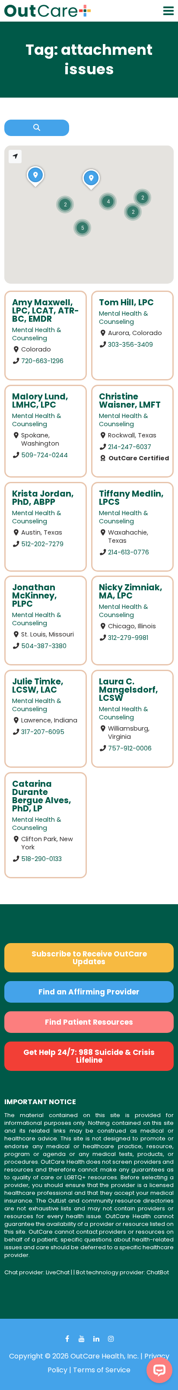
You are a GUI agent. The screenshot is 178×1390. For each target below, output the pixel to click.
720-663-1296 (42, 361)
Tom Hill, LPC (126, 302)
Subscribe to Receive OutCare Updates (89, 958)
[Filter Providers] (36, 128)
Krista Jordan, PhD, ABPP (43, 498)
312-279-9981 (128, 637)
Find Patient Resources (89, 1022)
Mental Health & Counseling (36, 334)
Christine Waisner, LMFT (130, 401)
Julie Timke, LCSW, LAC (38, 686)
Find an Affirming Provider (89, 992)
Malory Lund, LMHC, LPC (40, 401)
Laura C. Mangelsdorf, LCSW (128, 690)
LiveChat (58, 1272)
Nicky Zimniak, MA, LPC (130, 592)
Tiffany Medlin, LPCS (131, 498)
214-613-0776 (128, 552)
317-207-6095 (42, 732)
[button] (65, 204)
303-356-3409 (130, 344)
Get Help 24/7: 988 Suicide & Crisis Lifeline (89, 1056)
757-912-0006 (130, 748)
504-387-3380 (44, 646)
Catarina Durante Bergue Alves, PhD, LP (41, 796)
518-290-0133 (41, 859)
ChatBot (157, 1272)
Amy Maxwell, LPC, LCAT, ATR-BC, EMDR (45, 311)
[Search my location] (15, 156)
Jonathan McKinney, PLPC (34, 596)
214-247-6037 (129, 446)
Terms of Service (101, 1370)
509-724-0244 (44, 454)
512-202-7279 (42, 543)
